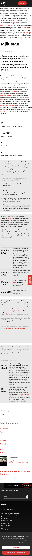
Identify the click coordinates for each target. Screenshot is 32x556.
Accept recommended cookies (16, 552)
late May (21, 394)
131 (3, 143)
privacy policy (10, 543)
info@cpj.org (4, 529)
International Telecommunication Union (13, 329)
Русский (3, 449)
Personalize (16, 547)
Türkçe (2, 453)
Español (3, 440)
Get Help (22, 3)
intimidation (14, 22)
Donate (26, 485)
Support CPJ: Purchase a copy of (19, 462)
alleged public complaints (11, 313)
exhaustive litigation (6, 25)
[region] (16, 544)
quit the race (23, 37)
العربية (2, 432)
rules (14, 282)
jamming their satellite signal (8, 106)
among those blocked (16, 311)
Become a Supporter (12, 485)
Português (4, 428)
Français (3, 444)
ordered (10, 219)
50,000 (5, 133)
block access (25, 27)
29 (2, 123)
